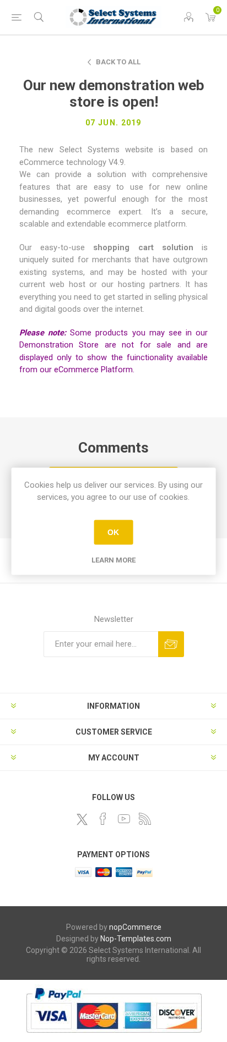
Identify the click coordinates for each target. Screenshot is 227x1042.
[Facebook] (103, 819)
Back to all (118, 62)
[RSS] (145, 819)
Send (171, 644)
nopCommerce (135, 927)
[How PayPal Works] (114, 1038)
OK (113, 532)
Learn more (113, 559)
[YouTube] (124, 819)
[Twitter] (82, 819)
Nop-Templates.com (135, 938)
